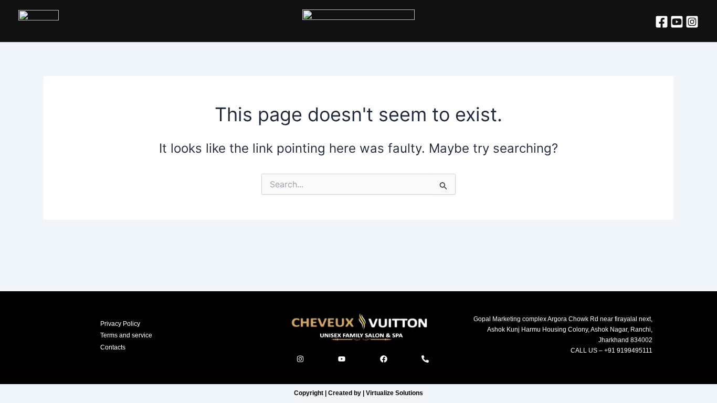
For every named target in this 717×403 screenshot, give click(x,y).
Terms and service (126, 335)
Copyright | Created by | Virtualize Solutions (358, 393)
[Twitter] (676, 21)
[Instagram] (692, 21)
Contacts (112, 347)
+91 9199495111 (627, 350)
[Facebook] (661, 21)
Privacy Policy (120, 323)
